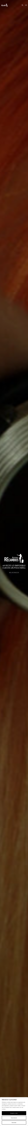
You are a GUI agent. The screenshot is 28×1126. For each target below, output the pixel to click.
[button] (14, 572)
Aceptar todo (14, 1113)
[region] (14, 1111)
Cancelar (14, 1122)
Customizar (14, 1117)
